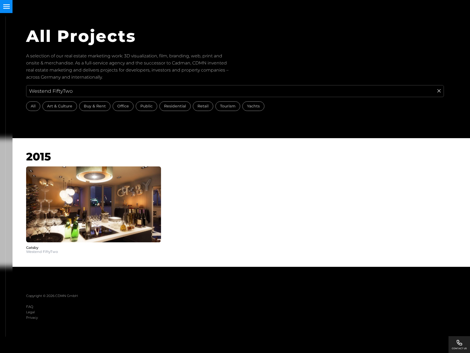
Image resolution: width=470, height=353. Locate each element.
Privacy (32, 317)
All (33, 106)
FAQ (29, 307)
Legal (30, 312)
